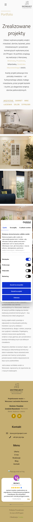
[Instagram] (19, 416)
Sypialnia (25, 104)
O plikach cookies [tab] (25, 227)
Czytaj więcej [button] (16, 499)
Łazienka (8, 104)
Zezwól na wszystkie (16, 285)
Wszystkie (8, 100)
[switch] (28, 265)
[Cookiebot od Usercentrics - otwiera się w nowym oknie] (23, 222)
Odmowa (16, 297)
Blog (16, 461)
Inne (26, 100)
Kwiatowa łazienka (16, 150)
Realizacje (16, 458)
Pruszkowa (20, 61)
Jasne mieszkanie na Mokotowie (16, 120)
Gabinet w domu (16, 185)
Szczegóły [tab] (13, 227)
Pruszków (19, 406)
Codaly (20, 517)
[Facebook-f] (13, 416)
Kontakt (16, 464)
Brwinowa (11, 61)
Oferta (16, 452)
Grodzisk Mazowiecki (12, 409)
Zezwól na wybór (16, 291)
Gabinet (19, 100)
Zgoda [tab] (5, 227)
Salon (17, 104)
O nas (16, 455)
